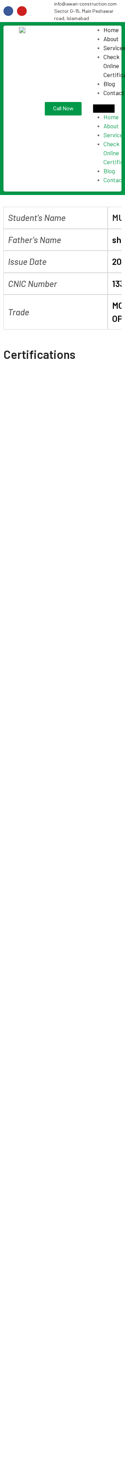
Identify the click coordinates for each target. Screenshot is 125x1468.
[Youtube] (22, 11)
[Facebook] (8, 11)
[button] (103, 108)
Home (111, 29)
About (111, 38)
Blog (109, 83)
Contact (113, 92)
